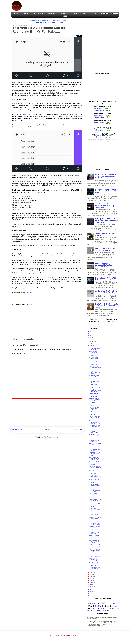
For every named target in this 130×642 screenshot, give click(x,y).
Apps (16, 13)
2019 (89, 331)
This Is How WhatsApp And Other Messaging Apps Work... (95, 550)
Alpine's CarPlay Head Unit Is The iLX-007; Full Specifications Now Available (106, 176)
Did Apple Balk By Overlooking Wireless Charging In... (95, 509)
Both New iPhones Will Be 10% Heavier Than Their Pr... (95, 505)
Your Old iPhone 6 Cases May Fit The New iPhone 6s (95, 514)
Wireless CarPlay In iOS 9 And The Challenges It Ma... (95, 546)
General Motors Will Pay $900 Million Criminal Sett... (94, 454)
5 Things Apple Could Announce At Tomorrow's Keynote (94, 537)
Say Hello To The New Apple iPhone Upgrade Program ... (95, 528)
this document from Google (24, 114)
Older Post (78, 430)
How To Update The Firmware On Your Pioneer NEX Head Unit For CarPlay (106, 305)
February (92, 584)
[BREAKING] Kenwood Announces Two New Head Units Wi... (94, 440)
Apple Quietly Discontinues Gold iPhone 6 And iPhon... (94, 523)
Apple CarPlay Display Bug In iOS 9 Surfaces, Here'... (94, 408)
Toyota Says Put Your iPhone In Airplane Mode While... (94, 485)
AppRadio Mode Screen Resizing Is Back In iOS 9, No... (94, 413)
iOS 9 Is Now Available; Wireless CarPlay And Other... (95, 467)
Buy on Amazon (99, 108)
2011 (89, 595)
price (94, 608)
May (91, 578)
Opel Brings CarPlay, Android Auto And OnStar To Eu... (94, 358)
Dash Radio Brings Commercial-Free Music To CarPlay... (94, 458)
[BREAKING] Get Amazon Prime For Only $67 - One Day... (95, 386)
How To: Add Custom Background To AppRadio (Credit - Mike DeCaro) (104, 265)
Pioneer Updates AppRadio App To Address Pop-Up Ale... (95, 422)
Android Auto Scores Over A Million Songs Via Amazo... (94, 449)
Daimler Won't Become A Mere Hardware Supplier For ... (94, 500)
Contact (75, 13)
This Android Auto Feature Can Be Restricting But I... (94, 559)
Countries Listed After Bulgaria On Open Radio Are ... (94, 541)
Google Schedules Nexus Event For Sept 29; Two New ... (95, 395)
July (91, 574)
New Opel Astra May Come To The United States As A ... (94, 348)
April (91, 580)
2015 (89, 337)
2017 (89, 333)
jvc (106, 610)
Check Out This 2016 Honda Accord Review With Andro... (95, 367)
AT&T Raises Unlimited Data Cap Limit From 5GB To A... (94, 376)
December (92, 339)
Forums (25, 13)
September (92, 345)
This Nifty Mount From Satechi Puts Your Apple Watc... (94, 564)
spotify (102, 608)
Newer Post (17, 430)
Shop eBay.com (57, 22)
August (91, 572)
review (99, 610)
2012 (89, 593)
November (92, 341)
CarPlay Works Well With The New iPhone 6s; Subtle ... (95, 372)
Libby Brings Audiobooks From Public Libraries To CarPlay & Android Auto (106, 205)
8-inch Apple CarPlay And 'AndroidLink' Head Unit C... (95, 426)
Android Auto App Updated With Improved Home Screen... (93, 353)
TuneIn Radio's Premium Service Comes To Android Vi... (95, 518)
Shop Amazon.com (39, 22)
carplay (115, 603)
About (85, 13)
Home (47, 430)
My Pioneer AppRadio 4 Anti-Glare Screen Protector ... (94, 417)
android (99, 606)
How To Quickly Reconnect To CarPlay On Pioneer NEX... (94, 495)
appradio (92, 603)
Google (29, 292)
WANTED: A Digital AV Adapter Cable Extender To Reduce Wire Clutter (106, 191)
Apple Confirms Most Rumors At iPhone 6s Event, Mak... (94, 532)
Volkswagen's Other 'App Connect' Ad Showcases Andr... (95, 431)
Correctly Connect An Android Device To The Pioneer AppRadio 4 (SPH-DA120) (106, 220)
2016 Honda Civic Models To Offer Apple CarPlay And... (95, 404)
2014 (89, 589)
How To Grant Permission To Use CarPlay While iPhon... (95, 555)
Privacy (95, 13)
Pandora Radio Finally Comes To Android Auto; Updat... (94, 481)
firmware (115, 606)
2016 (89, 335)
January (92, 586)
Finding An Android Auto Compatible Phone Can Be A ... (94, 568)
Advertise (51, 13)
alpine (112, 608)
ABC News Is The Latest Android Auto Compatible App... (95, 445)
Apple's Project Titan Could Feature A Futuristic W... (94, 472)
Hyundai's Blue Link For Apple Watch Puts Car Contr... (95, 476)
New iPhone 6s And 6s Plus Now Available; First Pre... (94, 381)
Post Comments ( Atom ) (52, 437)
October (92, 343)
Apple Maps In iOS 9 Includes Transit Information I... (94, 463)
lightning (90, 610)
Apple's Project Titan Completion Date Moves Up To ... (94, 363)
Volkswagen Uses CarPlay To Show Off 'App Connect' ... (94, 490)
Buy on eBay (99, 110)
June (91, 576)
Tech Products (38, 13)
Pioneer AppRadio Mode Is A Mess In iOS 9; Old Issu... (94, 436)
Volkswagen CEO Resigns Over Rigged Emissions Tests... (95, 390)
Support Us (63, 13)
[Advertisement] (58, 5)
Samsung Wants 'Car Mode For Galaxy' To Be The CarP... (94, 399)
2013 (89, 591)
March (91, 582)
